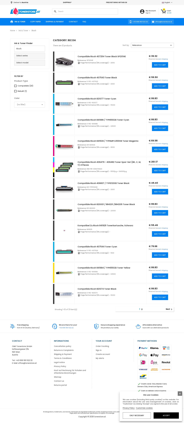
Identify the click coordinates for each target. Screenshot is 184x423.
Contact (73, 22)
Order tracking (102, 346)
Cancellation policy (62, 346)
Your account (104, 340)
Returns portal (60, 385)
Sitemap (57, 377)
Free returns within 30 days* (95, 2)
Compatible (25, 85)
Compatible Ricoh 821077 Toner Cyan (97, 98)
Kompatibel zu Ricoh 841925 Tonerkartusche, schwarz (105, 225)
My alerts (100, 358)
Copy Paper (35, 22)
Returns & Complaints (64, 350)
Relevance (152, 45)
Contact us (59, 381)
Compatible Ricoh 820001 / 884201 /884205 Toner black (106, 204)
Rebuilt (22, 91)
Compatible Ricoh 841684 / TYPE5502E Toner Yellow (104, 267)
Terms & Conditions (63, 358)
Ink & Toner (20, 22)
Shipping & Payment (55, 22)
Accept (166, 415)
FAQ (84, 22)
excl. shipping (163, 59)
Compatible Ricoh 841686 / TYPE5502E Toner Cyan (103, 119)
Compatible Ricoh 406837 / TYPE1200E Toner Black (103, 183)
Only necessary (137, 415)
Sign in (99, 350)
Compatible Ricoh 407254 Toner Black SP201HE (102, 56)
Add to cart (160, 65)
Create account (103, 354)
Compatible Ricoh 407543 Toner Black (97, 77)
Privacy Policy (60, 366)
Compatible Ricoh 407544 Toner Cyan (97, 246)
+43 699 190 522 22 (66, 328)
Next (169, 309)
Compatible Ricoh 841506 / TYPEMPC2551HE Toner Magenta (108, 141)
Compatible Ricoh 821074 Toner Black (97, 288)
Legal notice (59, 362)
